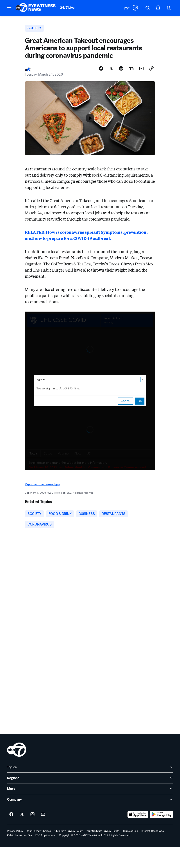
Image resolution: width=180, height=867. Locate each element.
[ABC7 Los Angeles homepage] (36, 8)
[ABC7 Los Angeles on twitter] (22, 814)
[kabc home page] (16, 750)
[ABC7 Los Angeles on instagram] (32, 814)
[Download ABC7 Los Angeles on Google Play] (161, 814)
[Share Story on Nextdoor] (131, 68)
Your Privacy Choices (39, 831)
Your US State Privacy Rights (102, 831)
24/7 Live (67, 7)
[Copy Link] (151, 68)
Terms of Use (130, 831)
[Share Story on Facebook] (101, 68)
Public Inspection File (19, 835)
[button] (9, 7)
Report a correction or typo (42, 484)
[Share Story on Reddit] (121, 68)
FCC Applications (45, 835)
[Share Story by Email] (141, 68)
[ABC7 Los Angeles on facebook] (11, 814)
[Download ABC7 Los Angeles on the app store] (137, 814)
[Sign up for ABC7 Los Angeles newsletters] (43, 814)
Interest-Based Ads (152, 831)
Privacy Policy (15, 831)
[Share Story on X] (111, 68)
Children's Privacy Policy (68, 831)
